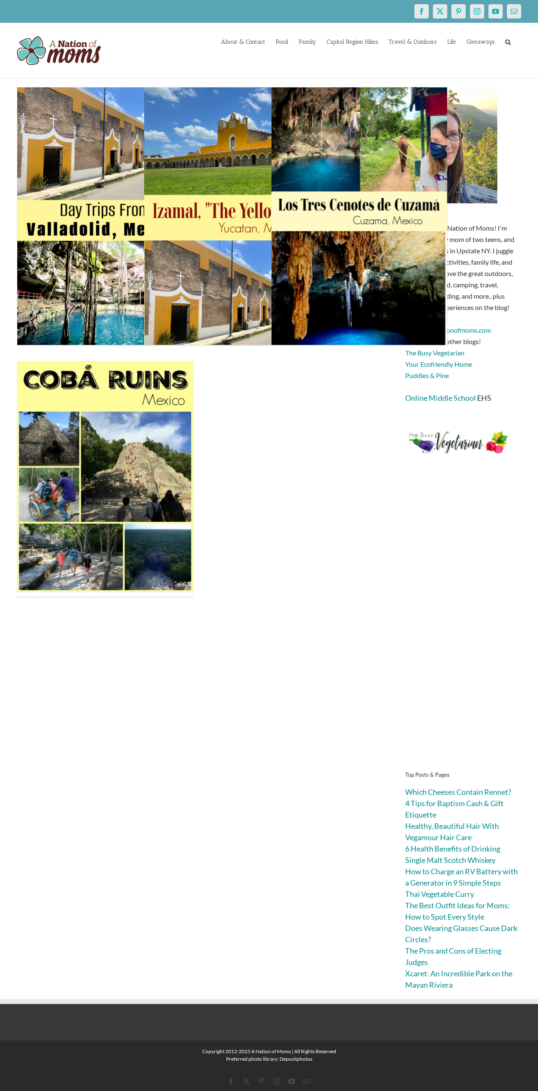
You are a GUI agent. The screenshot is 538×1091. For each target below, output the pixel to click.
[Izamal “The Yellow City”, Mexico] (232, 218)
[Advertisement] (463, 626)
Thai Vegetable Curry (439, 894)
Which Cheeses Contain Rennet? (458, 792)
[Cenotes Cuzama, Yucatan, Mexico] (359, 218)
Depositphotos (296, 1059)
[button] (508, 41)
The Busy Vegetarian (434, 353)
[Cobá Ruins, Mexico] (105, 476)
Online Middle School (440, 397)
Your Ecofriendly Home (438, 364)
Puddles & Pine (427, 375)
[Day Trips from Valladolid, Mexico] (105, 218)
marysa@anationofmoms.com (448, 330)
